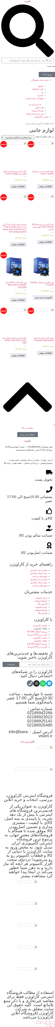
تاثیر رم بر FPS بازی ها (37, 635)
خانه (52, 124)
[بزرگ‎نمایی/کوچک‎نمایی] (38, 1022)
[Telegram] (49, 683)
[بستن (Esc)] (53, 1022)
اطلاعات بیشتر (45, 186)
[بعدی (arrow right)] (48, 1026)
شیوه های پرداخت (39, 576)
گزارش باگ (42, 604)
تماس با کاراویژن (40, 625)
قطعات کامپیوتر (42, 124)
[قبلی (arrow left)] (53, 1026)
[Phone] (30, 683)
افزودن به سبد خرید (43, 297)
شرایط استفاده (41, 601)
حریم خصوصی (41, 598)
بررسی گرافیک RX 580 (37, 632)
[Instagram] (36, 683)
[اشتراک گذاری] (48, 1022)
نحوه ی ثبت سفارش (38, 570)
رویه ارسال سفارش (38, 573)
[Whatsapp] (43, 683)
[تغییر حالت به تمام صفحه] (43, 1022)
